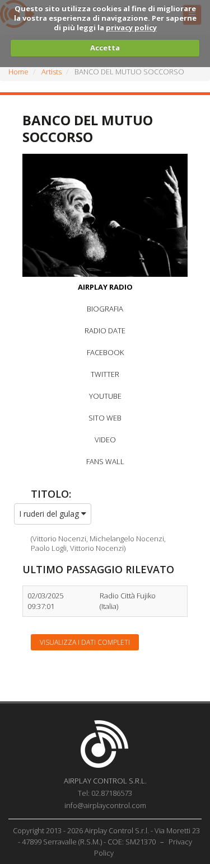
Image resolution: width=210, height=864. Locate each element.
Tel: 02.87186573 (105, 793)
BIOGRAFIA (105, 309)
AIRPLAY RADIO (105, 287)
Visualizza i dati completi (85, 642)
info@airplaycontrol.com (105, 805)
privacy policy (131, 27)
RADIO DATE (105, 330)
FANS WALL (105, 461)
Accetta (105, 48)
